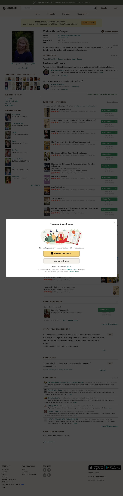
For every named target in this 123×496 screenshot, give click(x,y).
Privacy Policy (74, 271)
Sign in (68, 266)
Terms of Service (72, 269)
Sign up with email (61, 261)
